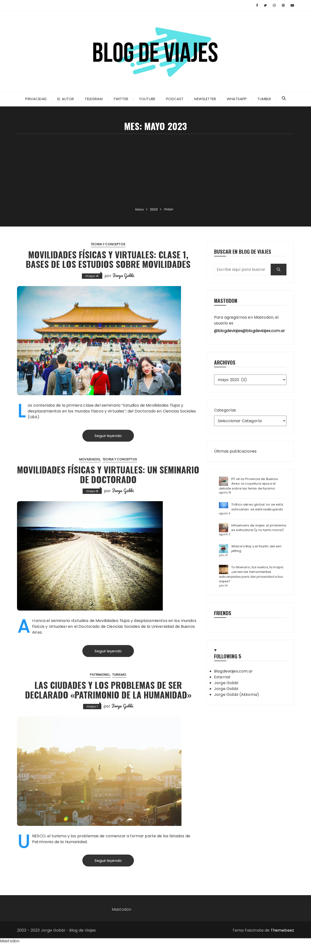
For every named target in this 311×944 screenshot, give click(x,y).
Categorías (225, 410)
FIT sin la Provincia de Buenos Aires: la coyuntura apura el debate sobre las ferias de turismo (248, 484)
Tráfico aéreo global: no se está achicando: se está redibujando (257, 507)
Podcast (174, 98)
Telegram (93, 98)
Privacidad (36, 98)
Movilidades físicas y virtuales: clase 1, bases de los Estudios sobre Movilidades (108, 259)
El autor (65, 98)
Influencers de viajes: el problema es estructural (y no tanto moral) (258, 528)
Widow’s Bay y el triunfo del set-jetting (256, 548)
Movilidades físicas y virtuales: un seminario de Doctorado (108, 474)
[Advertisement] (155, 170)
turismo (119, 674)
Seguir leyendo (108, 435)
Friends (222, 613)
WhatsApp (237, 98)
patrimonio (100, 674)
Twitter (120, 98)
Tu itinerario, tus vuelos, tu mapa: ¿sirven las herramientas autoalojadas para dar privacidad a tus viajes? (251, 574)
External (222, 677)
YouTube (147, 98)
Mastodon (121, 909)
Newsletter (205, 98)
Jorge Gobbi (123, 275)
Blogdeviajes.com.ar (233, 671)
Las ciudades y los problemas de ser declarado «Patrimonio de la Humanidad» (108, 689)
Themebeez (282, 930)
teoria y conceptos (108, 244)
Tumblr (264, 98)
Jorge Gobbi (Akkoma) (236, 694)
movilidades (89, 459)
